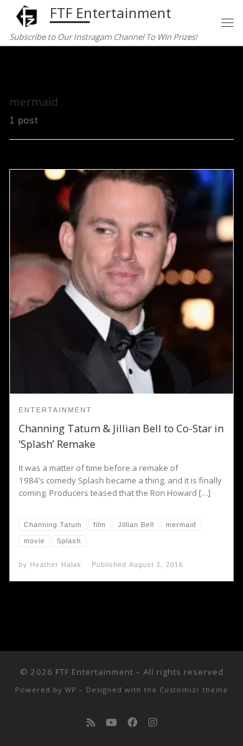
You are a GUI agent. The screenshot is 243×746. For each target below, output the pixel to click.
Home (21, 69)
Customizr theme (194, 689)
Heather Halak (56, 564)
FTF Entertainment (94, 671)
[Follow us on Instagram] (152, 722)
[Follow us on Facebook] (133, 722)
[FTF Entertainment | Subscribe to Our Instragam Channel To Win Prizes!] (27, 15)
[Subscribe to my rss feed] (91, 722)
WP (71, 689)
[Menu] (227, 22)
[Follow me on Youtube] (111, 722)
